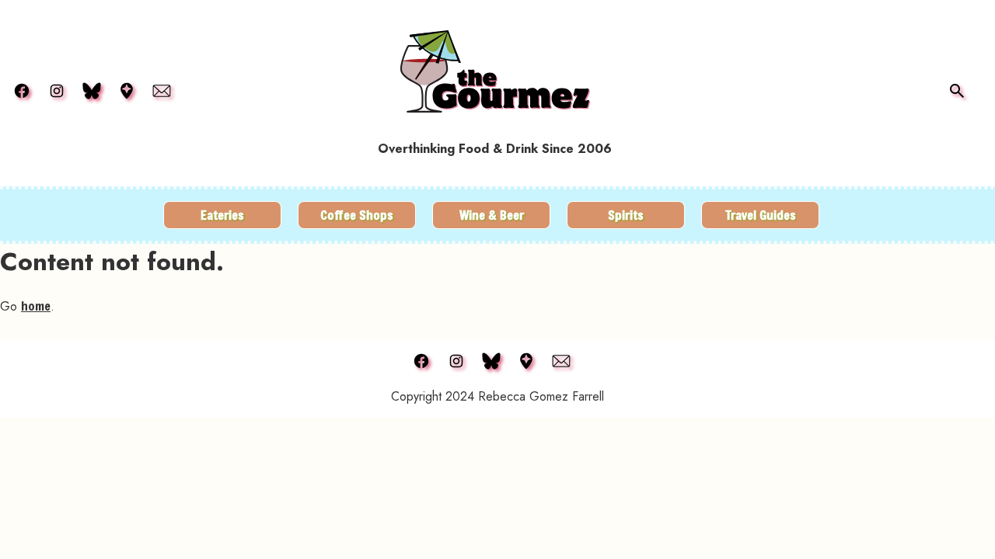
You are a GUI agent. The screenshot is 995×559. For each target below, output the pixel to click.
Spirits (626, 215)
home (36, 305)
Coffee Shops (356, 215)
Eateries (222, 215)
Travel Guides (760, 215)
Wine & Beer (491, 215)
